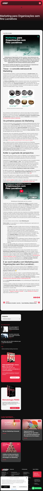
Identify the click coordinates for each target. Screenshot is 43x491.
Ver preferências (23, 486)
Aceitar (5, 486)
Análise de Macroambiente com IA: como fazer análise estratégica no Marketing (11, 455)
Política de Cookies (14, 489)
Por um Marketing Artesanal (11, 431)
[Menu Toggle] (21, 7)
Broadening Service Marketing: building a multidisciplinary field (17, 278)
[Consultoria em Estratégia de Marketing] (10, 472)
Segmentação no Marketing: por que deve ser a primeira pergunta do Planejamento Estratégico (32, 433)
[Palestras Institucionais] (33, 483)
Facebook (16, 291)
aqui (31, 173)
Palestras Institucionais (36, 484)
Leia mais (10, 330)
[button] (26, 477)
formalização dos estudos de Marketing (11, 118)
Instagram (12, 291)
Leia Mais (4, 433)
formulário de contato (32, 291)
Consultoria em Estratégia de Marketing (15, 473)
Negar (14, 486)
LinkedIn (21, 291)
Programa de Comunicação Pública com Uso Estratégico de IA (37, 474)
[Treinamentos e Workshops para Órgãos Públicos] (33, 480)
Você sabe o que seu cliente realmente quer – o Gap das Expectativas (11, 342)
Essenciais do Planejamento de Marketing (26, 473)
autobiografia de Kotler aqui (29, 181)
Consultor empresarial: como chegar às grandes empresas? (14, 335)
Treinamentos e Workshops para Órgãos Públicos (37, 480)
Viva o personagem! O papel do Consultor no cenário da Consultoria (14, 328)
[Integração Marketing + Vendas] (10, 474)
